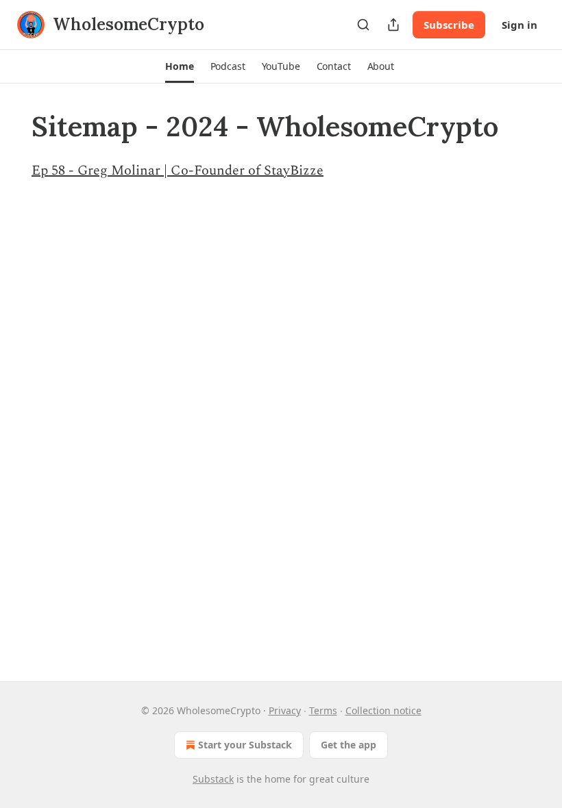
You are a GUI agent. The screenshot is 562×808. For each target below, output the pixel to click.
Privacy (285, 710)
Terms (323, 710)
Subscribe (449, 24)
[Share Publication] (393, 24)
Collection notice (383, 710)
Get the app (348, 744)
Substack (213, 778)
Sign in (519, 24)
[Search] (363, 24)
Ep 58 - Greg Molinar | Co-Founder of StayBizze (177, 170)
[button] (179, 66)
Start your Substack (245, 744)
